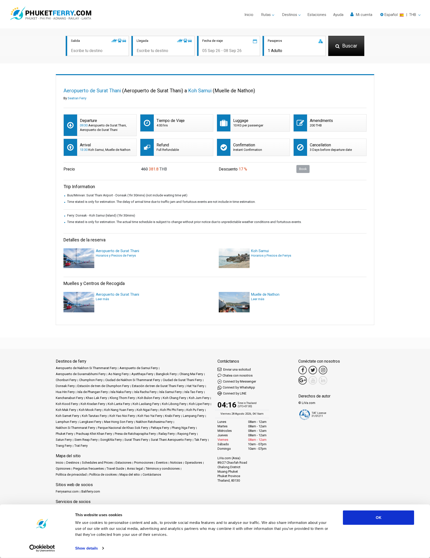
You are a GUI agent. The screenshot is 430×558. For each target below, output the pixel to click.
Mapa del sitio (129, 474)
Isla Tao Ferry (193, 392)
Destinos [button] (289, 14)
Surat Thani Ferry (136, 440)
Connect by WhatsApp (239, 387)
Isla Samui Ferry (170, 392)
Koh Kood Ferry (67, 404)
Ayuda (338, 14)
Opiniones (63, 468)
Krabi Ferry (172, 416)
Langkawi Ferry (90, 422)
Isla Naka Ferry (120, 392)
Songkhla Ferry (111, 440)
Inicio (249, 14)
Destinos (72, 462)
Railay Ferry (167, 434)
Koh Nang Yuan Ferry (119, 410)
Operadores (193, 462)
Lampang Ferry (193, 416)
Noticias (176, 462)
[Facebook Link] (302, 370)
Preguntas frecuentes (88, 468)
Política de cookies (103, 474)
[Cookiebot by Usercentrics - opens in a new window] (42, 548)
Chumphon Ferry (91, 380)
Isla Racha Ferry (145, 392)
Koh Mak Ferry (66, 410)
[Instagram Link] (323, 370)
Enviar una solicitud (236, 369)
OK (378, 517)
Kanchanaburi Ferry (69, 398)
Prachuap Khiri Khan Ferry (94, 434)
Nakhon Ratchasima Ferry (154, 422)
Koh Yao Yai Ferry (150, 416)
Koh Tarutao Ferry (94, 416)
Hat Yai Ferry (195, 386)
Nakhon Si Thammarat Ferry (75, 428)
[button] (400, 14)
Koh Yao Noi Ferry (122, 416)
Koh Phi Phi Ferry (172, 410)
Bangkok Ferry (166, 374)
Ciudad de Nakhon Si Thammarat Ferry (132, 380)
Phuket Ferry (64, 434)
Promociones (143, 462)
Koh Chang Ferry (174, 398)
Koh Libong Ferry (174, 404)
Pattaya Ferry (160, 428)
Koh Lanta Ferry (119, 404)
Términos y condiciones (163, 468)
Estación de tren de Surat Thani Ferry (158, 386)
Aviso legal (135, 468)
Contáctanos (152, 474)
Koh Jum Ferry (199, 398)
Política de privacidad (71, 474)
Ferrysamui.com (67, 491)
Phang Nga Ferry (183, 428)
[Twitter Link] (313, 370)
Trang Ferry (64, 445)
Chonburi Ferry (66, 380)
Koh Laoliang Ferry (146, 404)
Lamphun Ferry (66, 422)
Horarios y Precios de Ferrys (116, 255)
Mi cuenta (363, 14)
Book (303, 169)
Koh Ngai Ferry (147, 410)
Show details (86, 548)
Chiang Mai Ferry (191, 374)
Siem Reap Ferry (86, 440)
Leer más (102, 299)
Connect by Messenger (239, 381)
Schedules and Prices (97, 462)
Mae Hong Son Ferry (118, 422)
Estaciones (317, 14)
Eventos (161, 462)
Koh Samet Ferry (67, 416)
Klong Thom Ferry (122, 398)
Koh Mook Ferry (90, 410)
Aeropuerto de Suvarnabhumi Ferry (81, 374)
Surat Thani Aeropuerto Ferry (171, 440)
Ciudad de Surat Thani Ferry (182, 380)
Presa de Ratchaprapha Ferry (135, 434)
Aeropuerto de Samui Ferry (138, 368)
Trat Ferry (81, 445)
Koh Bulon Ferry (149, 398)
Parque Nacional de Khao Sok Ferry (123, 428)
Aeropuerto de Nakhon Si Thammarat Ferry (86, 368)
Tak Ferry (200, 440)
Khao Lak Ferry (96, 398)
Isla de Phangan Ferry (92, 392)
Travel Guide (115, 468)
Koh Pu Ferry (195, 410)
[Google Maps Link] (302, 380)
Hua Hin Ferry (65, 392)
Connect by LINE (234, 393)
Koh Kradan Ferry (93, 404)
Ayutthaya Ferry (142, 374)
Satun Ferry (64, 440)
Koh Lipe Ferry (199, 404)
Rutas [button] (266, 14)
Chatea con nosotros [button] (237, 375)
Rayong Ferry (186, 434)
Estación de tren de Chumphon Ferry (103, 386)
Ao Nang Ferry (118, 374)
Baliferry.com (90, 491)
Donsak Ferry (65, 386)
